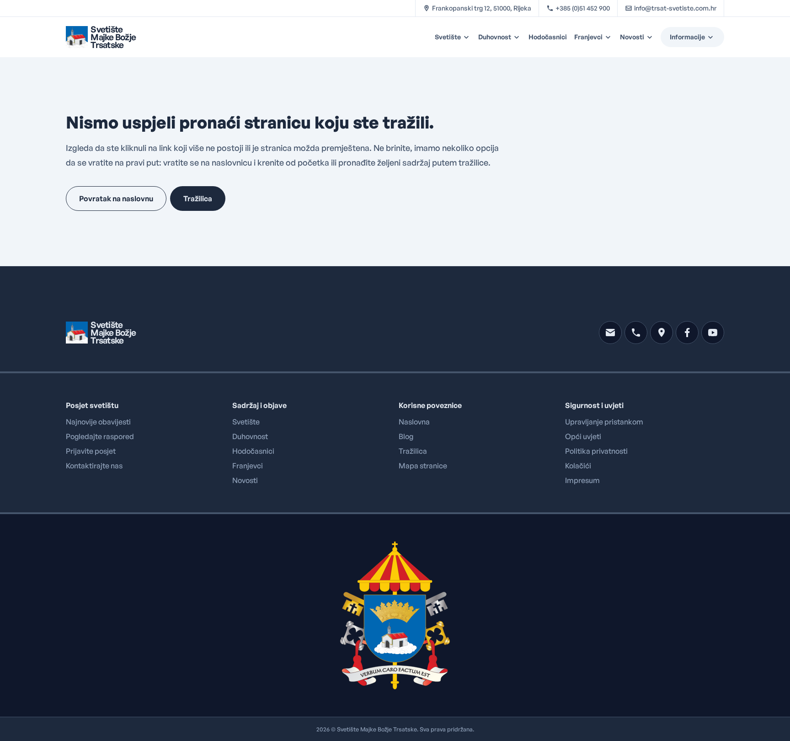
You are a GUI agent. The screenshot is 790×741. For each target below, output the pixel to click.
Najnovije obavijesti (98, 421)
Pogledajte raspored (100, 436)
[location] (661, 332)
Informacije (687, 37)
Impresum (582, 480)
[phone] (636, 332)
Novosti (632, 37)
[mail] (610, 332)
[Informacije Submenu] (714, 37)
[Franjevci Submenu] (609, 37)
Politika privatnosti (596, 451)
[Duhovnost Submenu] (518, 37)
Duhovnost (494, 37)
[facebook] (687, 332)
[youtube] (712, 332)
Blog (406, 436)
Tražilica (413, 451)
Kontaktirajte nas (94, 465)
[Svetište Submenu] (468, 37)
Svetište (448, 37)
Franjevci (588, 37)
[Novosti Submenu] (651, 37)
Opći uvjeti (583, 436)
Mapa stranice (423, 465)
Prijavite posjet (91, 451)
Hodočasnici (547, 37)
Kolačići (578, 465)
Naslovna (414, 421)
